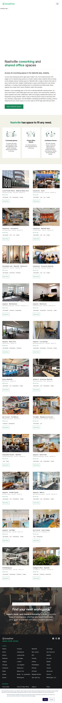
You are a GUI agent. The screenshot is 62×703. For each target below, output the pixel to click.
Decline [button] (51, 699)
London (19, 661)
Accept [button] (45, 699)
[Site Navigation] (57, 4)
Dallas (4, 671)
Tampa (48, 665)
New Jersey (35, 652)
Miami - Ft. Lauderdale (23, 674)
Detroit (4, 677)
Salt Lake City (36, 677)
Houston (19, 649)
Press (48, 687)
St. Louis (49, 658)
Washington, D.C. (51, 677)
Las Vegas (20, 658)
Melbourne (20, 668)
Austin (4, 652)
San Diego (49, 649)
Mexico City (20, 671)
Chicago (4, 665)
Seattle (48, 655)
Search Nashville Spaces (14, 106)
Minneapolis (20, 677)
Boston (4, 655)
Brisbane (5, 658)
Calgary (4, 661)
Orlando (34, 658)
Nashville (34, 649)
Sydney (48, 661)
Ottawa (34, 661)
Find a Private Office (23, 687)
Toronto (48, 668)
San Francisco (50, 652)
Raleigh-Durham (36, 674)
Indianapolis (20, 652)
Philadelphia (35, 665)
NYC (33, 655)
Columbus (5, 668)
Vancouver (49, 671)
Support (34, 687)
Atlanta (4, 649)
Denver (4, 674)
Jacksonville (20, 655)
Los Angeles (20, 665)
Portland (34, 671)
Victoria (48, 674)
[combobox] (31, 604)
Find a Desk (5, 687)
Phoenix (34, 668)
